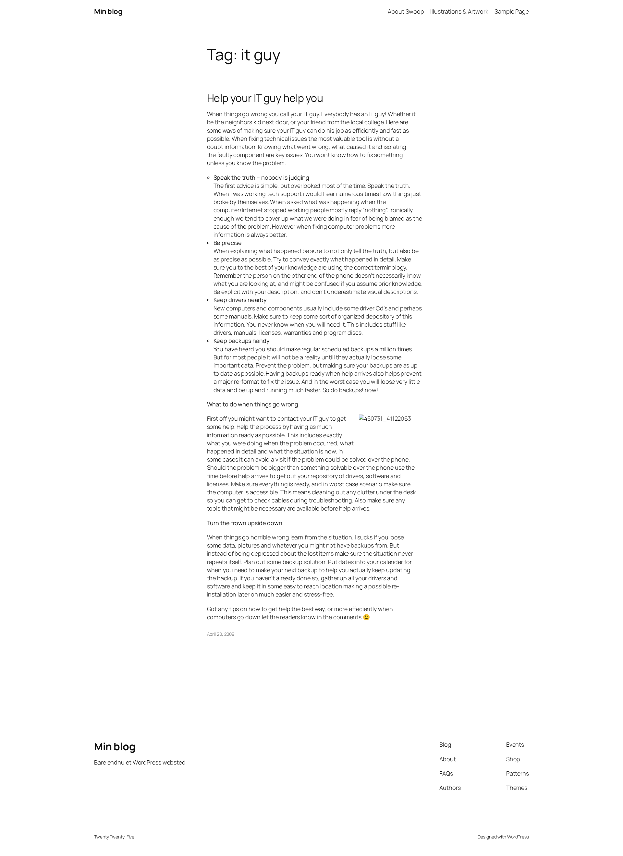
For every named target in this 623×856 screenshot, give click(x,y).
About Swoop (406, 11)
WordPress (518, 837)
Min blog (108, 11)
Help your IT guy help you (265, 98)
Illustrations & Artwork (459, 11)
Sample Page (512, 11)
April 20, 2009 (221, 634)
